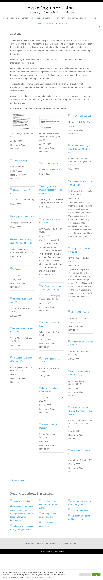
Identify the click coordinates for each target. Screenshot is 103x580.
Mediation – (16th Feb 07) (80, 460)
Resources (61, 23)
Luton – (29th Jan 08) (78, 318)
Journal (15, 18)
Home (5, 18)
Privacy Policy (42, 543)
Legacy (94, 18)
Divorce (36, 18)
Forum (65, 543)
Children (47, 18)
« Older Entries (17, 480)
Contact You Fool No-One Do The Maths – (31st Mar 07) (80, 423)
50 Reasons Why (18, 166)
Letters (26, 18)
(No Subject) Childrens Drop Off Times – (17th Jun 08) (49, 136)
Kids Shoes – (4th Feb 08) (22, 200)
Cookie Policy (55, 543)
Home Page (30, 543)
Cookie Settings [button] (85, 575)
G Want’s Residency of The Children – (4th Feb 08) (79, 161)
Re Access (15, 275)
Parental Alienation (78, 18)
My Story (61, 18)
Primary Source (44, 23)
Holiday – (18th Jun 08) (79, 122)
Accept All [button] (96, 575)
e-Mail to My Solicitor (49, 169)
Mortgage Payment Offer (22, 223)
